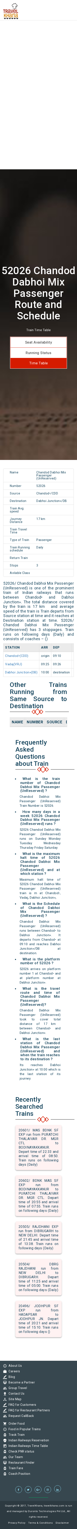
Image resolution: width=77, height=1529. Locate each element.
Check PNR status (20, 1451)
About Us (14, 1365)
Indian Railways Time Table (27, 1446)
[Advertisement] (38, 38)
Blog (10, 1377)
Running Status (38, 353)
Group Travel (16, 1388)
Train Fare (14, 1468)
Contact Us (15, 1393)
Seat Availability (38, 342)
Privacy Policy (16, 1522)
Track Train (15, 1434)
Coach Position (18, 1473)
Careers (13, 1371)
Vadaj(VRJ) (13, 664)
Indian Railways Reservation (27, 1440)
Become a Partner (20, 1382)
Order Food (15, 1423)
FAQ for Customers (21, 1404)
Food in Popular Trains (23, 1429)
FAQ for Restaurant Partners (28, 1410)
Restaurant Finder (20, 1462)
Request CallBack (20, 1416)
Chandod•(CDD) (16, 656)
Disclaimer (62, 1522)
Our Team (14, 1457)
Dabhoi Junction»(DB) (21, 672)
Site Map (13, 1399)
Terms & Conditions (40, 1522)
